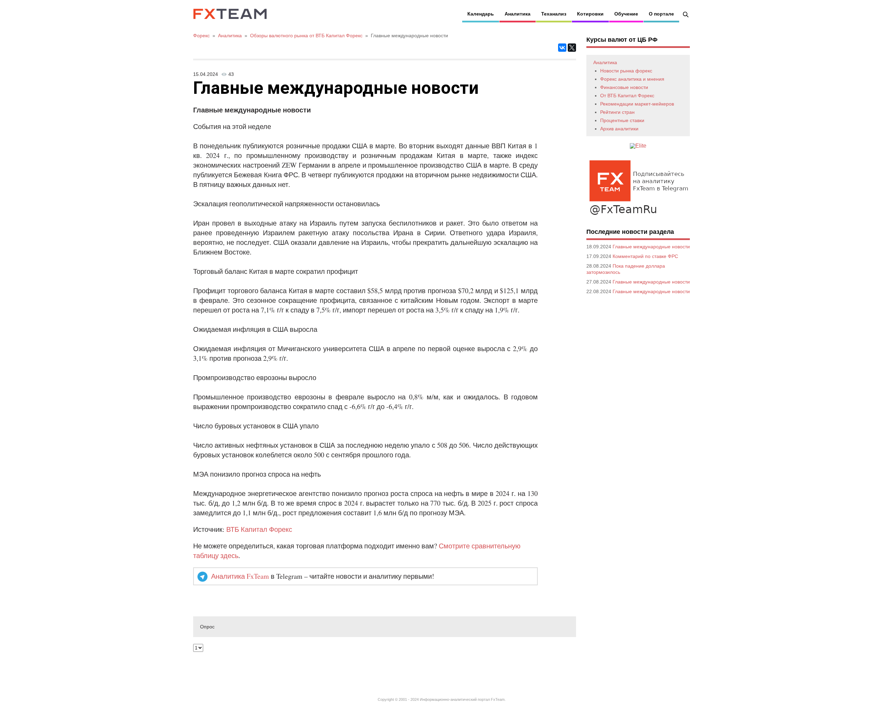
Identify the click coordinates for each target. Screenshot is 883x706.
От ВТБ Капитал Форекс (627, 95)
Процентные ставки (622, 120)
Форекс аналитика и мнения (632, 79)
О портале (661, 14)
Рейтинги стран (617, 112)
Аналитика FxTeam (240, 576)
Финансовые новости (624, 87)
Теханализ (553, 14)
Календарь (480, 14)
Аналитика (517, 14)
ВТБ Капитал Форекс (259, 529)
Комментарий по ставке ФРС (645, 256)
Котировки (590, 14)
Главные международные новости (651, 246)
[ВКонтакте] (562, 47)
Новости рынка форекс (626, 70)
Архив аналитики (619, 128)
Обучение (626, 14)
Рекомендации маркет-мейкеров (637, 104)
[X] (572, 47)
